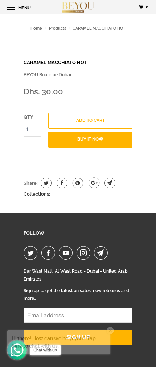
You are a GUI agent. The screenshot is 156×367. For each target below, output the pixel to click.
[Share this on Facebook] (61, 183)
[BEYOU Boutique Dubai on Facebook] (49, 253)
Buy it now (90, 139)
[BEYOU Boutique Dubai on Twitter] (32, 253)
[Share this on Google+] (93, 183)
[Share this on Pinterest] (77, 183)
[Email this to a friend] (109, 183)
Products (57, 28)
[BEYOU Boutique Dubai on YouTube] (67, 253)
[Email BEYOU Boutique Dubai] (102, 253)
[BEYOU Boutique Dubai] (78, 7)
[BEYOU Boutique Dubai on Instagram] (85, 253)
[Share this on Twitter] (45, 183)
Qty (28, 117)
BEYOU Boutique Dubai (47, 74)
